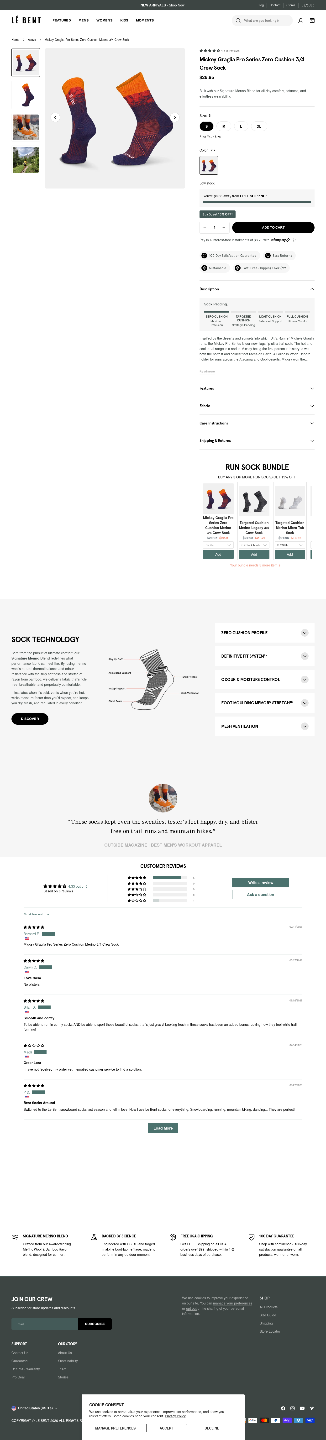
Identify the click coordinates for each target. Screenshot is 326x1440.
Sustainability (68, 1360)
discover (30, 719)
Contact (275, 5)
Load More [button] (163, 1128)
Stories (63, 1377)
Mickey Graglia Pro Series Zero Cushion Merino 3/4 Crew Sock (218, 525)
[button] (210, 50)
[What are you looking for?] (238, 20)
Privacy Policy (175, 1416)
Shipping (266, 1323)
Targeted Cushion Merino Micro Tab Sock (290, 527)
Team (62, 1369)
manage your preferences (232, 1303)
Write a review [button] (260, 882)
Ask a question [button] (260, 894)
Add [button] (218, 554)
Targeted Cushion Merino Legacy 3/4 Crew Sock (254, 527)
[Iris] (209, 165)
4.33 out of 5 (77, 886)
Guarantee (19, 1360)
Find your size (210, 137)
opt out (191, 1308)
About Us (65, 1352)
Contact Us (19, 1352)
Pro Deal (18, 1377)
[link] (44, 1245)
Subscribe (95, 1324)
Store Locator (270, 1331)
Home (15, 39)
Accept (166, 1428)
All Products (269, 1306)
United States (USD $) (35, 1408)
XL (259, 126)
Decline (212, 1428)
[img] (34, 927)
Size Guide (268, 1315)
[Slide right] (174, 117)
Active (32, 39)
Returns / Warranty (25, 1369)
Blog (261, 5)
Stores (290, 5)
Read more (207, 371)
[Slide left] (55, 117)
